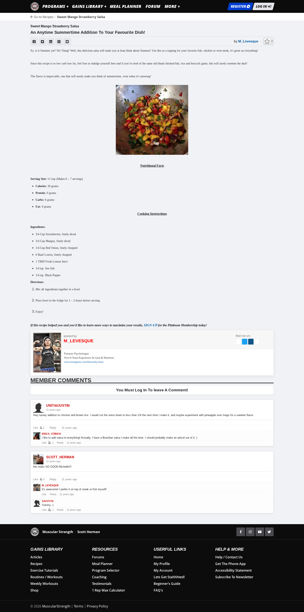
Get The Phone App (230, 563)
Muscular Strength (57, 532)
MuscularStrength (56, 606)
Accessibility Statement (233, 570)
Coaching (99, 577)
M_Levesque (248, 41)
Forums (98, 557)
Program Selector (106, 570)
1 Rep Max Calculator (108, 590)
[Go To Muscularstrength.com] (34, 6)
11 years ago (69, 427)
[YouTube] (259, 531)
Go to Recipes (43, 17)
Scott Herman (88, 532)
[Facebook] (240, 531)
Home (158, 557)
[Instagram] (250, 531)
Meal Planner (102, 563)
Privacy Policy (97, 606)
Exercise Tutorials (44, 570)
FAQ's (158, 590)
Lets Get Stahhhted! (169, 577)
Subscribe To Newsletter (234, 577)
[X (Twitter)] (269, 531)
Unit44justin (58, 405)
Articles (36, 557)
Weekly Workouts (44, 583)
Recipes (36, 563)
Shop (34, 590)
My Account (163, 570)
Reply (53, 427)
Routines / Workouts (46, 577)
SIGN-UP (150, 325)
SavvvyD (48, 501)
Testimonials (101, 583)
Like (35, 427)
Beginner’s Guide (167, 583)
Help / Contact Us (229, 557)
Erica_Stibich (51, 433)
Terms (78, 606)
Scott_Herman (60, 457)
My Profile (162, 563)
